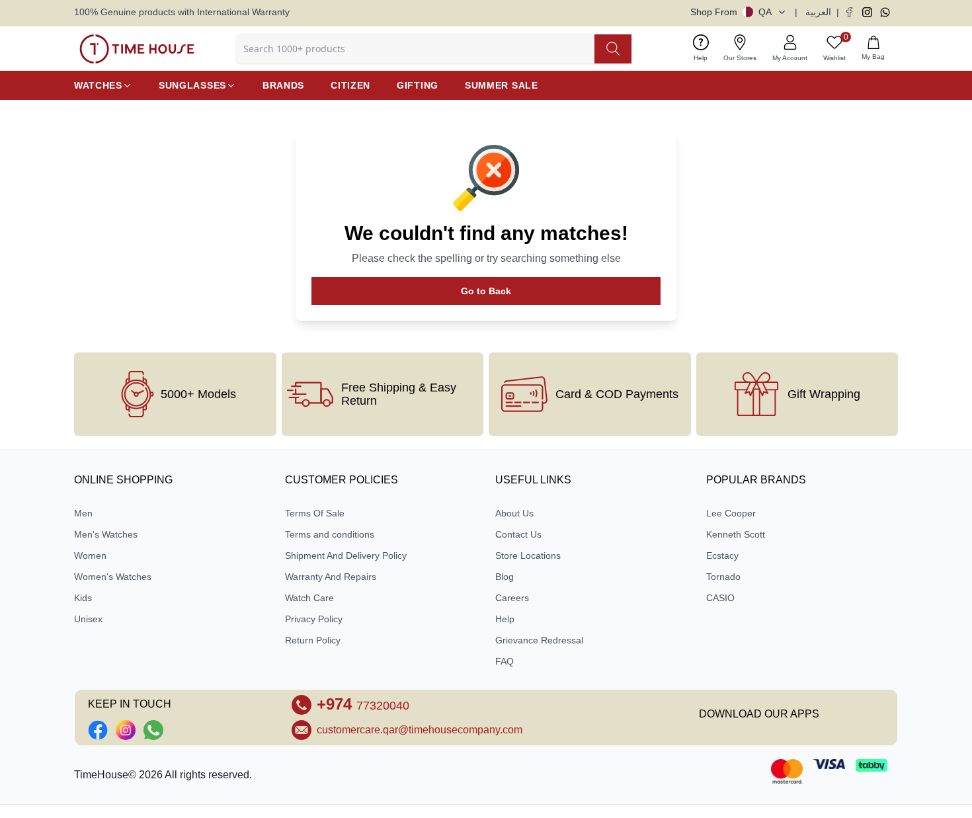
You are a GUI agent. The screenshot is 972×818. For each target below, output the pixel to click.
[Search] (612, 48)
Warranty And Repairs (330, 576)
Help (504, 619)
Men (83, 513)
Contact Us (518, 534)
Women (90, 555)
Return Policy (313, 640)
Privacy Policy (314, 619)
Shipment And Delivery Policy (346, 555)
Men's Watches (106, 534)
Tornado (723, 576)
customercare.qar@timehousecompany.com (419, 729)
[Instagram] (867, 12)
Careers (512, 598)
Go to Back (486, 291)
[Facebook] (849, 12)
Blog (504, 576)
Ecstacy (722, 555)
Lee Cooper (731, 513)
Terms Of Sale (314, 513)
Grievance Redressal (539, 640)
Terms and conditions (329, 534)
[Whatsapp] (885, 12)
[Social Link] (98, 730)
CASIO (720, 598)
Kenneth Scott (735, 534)
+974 (363, 704)
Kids (83, 598)
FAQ (504, 661)
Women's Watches (112, 576)
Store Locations (528, 555)
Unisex (88, 619)
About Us (514, 513)
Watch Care (309, 598)
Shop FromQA (731, 12)
